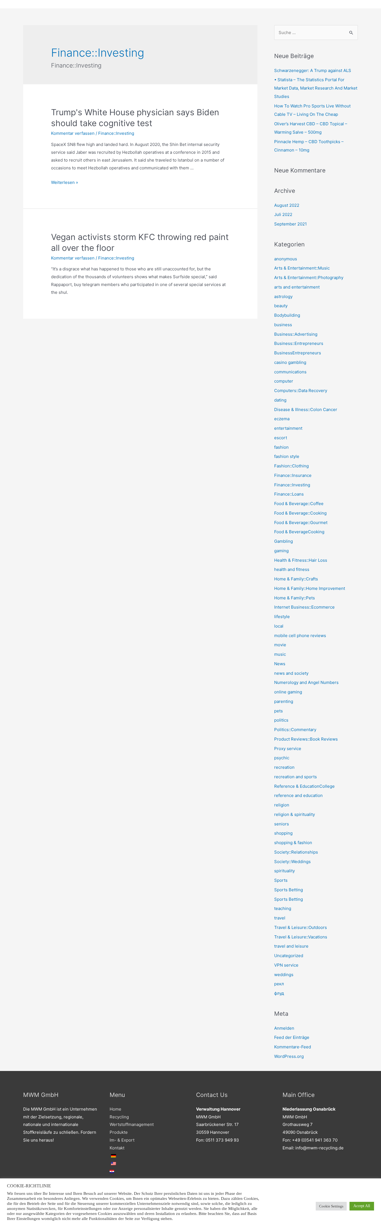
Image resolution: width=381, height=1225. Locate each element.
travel (279, 918)
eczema (282, 418)
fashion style (286, 456)
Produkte (119, 1132)
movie (280, 644)
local (278, 626)
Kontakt (117, 1147)
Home (115, 1109)
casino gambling (290, 362)
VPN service (286, 965)
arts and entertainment (297, 287)
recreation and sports (295, 776)
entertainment (288, 428)
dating (280, 400)
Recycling (119, 1117)
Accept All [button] (361, 1206)
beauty (281, 305)
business (283, 324)
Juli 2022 (283, 214)
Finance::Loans (289, 494)
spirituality (284, 870)
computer (283, 381)
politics (281, 720)
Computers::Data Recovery (300, 390)
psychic (281, 757)
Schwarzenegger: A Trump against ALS (312, 70)
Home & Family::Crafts (296, 579)
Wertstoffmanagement (132, 1124)
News (279, 663)
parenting (283, 701)
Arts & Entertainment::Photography (308, 277)
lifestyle (282, 616)
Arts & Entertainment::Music (302, 268)
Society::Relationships (296, 852)
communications (290, 371)
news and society (291, 673)
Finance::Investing (116, 133)
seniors (281, 824)
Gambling (283, 541)
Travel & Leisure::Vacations (300, 937)
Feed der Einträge (291, 1037)
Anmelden (284, 1028)
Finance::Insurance (293, 475)
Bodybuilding (287, 315)
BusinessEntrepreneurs (297, 353)
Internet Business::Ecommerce (304, 607)
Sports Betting (288, 889)
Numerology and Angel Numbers (306, 682)
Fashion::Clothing (291, 466)
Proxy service (287, 748)
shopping (283, 833)
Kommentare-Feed (292, 1046)
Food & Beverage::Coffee (299, 503)
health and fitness (291, 569)
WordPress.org (289, 1056)
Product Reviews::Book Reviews (306, 739)
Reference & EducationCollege (304, 786)
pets (278, 711)
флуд (279, 993)
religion (281, 805)
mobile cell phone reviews (300, 635)
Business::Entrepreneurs (298, 343)
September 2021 (290, 224)
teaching (282, 908)
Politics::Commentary (295, 729)
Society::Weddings (292, 861)
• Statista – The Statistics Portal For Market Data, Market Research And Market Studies (315, 88)
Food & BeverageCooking (299, 531)
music (280, 654)
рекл (279, 983)
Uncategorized (288, 955)
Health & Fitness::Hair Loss (300, 560)
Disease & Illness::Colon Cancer (305, 409)
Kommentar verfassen (73, 133)
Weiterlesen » (64, 182)
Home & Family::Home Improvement (309, 588)
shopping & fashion (293, 842)
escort (280, 437)
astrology (283, 296)
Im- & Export (122, 1140)
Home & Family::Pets (294, 598)
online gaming (288, 692)
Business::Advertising (295, 334)
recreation (284, 767)
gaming (281, 550)
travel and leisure (291, 946)
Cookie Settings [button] (331, 1206)
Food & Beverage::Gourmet (300, 522)
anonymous (285, 258)
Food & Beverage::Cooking (300, 513)
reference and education (298, 795)
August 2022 (286, 205)
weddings (283, 974)
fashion (281, 447)
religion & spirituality (294, 814)
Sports (281, 880)
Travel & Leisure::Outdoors (300, 927)
